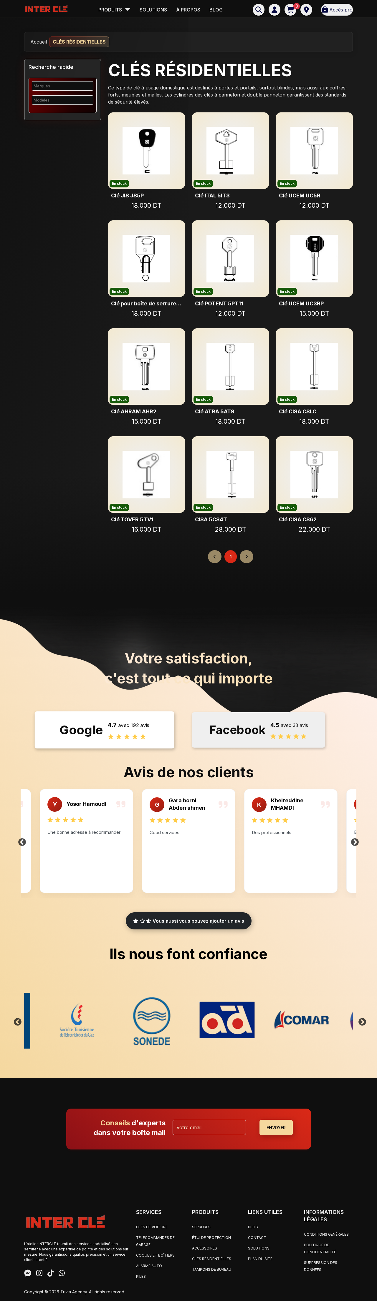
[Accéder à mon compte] (274, 10)
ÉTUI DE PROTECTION (211, 1237)
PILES (141, 1276)
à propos (188, 10)
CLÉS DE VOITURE (152, 1227)
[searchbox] (59, 85)
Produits (110, 10)
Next (355, 841)
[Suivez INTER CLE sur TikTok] (50, 1274)
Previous (22, 841)
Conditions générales (326, 1234)
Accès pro (341, 10)
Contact (257, 1237)
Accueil (38, 42)
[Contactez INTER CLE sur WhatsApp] (62, 1274)
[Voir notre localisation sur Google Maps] (306, 10)
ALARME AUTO (149, 1266)
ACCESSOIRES (204, 1248)
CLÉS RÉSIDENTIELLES (211, 1259)
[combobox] (62, 86)
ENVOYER (276, 1127)
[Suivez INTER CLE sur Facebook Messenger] (27, 1274)
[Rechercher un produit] (258, 10)
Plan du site (260, 1259)
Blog (216, 10)
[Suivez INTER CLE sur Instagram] (39, 1274)
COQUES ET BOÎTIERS (155, 1255)
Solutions (153, 10)
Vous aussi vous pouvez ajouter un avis (197, 921)
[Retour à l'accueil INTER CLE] (46, 8)
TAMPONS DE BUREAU (211, 1269)
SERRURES (201, 1227)
